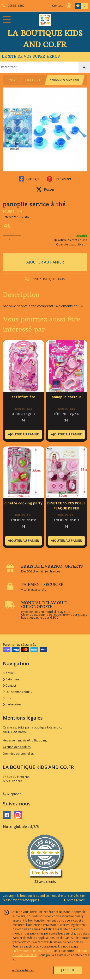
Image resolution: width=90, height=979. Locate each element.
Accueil (12, 80)
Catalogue (12, 679)
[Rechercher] (84, 67)
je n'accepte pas (23, 970)
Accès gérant (75, 900)
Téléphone (13, 794)
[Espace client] (69, 6)
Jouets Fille (12, 211)
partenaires (13, 704)
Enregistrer (62, 178)
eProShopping (29, 900)
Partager (32, 178)
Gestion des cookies (16, 747)
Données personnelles (18, 754)
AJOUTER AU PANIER (45, 262)
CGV (8, 698)
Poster (48, 189)
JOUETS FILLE (33, 80)
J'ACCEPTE (68, 970)
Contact (57, 6)
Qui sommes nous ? (18, 692)
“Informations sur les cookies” (32, 951)
